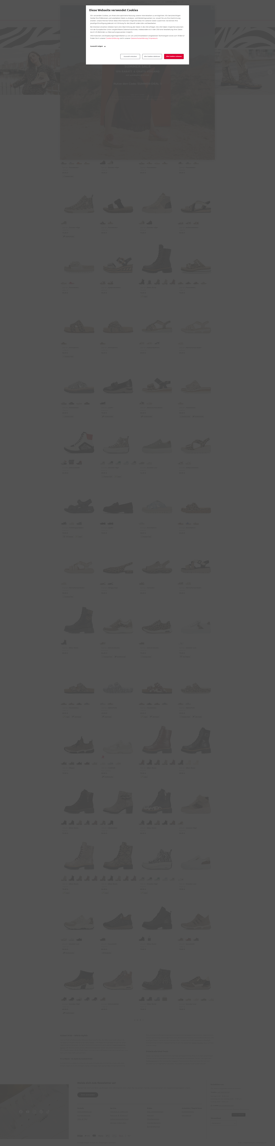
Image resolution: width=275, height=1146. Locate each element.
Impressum (153, 38)
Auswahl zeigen (96, 46)
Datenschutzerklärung (139, 38)
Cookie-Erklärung (112, 38)
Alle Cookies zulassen (174, 56)
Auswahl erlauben (130, 56)
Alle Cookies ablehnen (152, 56)
